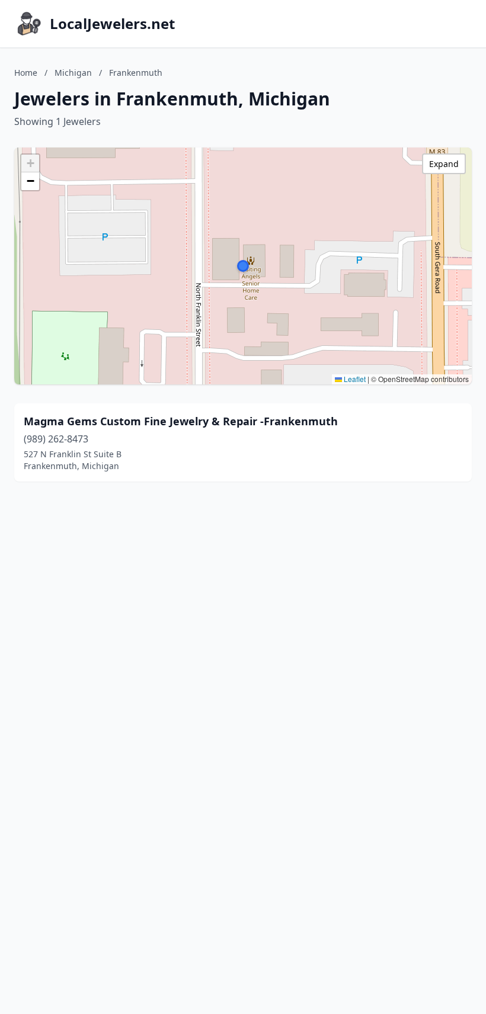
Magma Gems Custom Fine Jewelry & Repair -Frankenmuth (181, 421)
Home (25, 72)
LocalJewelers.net (112, 23)
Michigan (73, 72)
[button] (243, 266)
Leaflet (354, 379)
